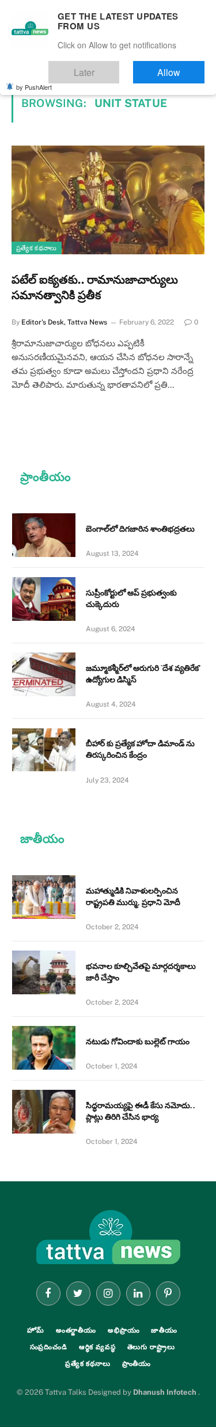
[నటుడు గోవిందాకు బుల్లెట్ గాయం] (43, 1048)
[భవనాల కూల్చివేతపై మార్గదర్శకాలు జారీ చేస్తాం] (43, 972)
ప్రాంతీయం (136, 1364)
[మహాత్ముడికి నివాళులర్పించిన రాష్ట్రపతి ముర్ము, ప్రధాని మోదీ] (43, 897)
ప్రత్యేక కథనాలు (36, 248)
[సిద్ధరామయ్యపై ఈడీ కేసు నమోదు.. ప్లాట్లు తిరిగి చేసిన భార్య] (43, 1112)
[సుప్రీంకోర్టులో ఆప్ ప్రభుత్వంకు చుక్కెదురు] (43, 599)
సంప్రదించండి (48, 1347)
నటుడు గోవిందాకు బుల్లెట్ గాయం (138, 1041)
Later (118, 67)
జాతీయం (164, 1330)
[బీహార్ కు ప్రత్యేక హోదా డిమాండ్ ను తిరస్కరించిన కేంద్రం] (43, 750)
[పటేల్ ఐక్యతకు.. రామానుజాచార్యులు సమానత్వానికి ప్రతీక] (108, 200)
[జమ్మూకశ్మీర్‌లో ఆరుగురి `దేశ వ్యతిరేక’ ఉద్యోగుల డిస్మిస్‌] (43, 674)
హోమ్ (35, 1330)
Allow (180, 67)
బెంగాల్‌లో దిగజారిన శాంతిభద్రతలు (140, 528)
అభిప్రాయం (123, 1330)
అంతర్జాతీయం (76, 1330)
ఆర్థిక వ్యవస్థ (97, 1347)
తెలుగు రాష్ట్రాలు (151, 1347)
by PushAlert (34, 79)
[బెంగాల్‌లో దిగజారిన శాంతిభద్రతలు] (43, 535)
